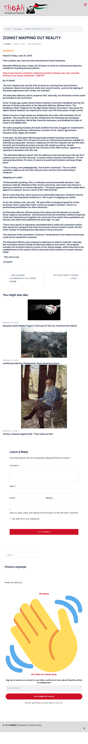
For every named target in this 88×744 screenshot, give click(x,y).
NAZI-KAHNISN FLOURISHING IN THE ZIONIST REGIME (23, 278)
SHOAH (8, 44)
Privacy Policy (35, 725)
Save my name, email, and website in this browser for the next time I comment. (44, 513)
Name (13, 486)
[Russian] (17, 572)
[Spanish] (22, 572)
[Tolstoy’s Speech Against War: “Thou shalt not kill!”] (44, 396)
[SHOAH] (25, 8)
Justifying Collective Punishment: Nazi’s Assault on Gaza (31, 363)
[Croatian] (10, 572)
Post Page (17, 29)
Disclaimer (23, 725)
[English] (12, 572)
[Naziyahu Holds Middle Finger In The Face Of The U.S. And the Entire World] (44, 309)
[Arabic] (5, 572)
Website (49, 498)
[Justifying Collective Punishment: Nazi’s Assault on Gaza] (44, 342)
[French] (15, 572)
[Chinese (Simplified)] (8, 572)
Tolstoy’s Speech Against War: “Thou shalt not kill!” (28, 434)
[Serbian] (19, 572)
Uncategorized (34, 44)
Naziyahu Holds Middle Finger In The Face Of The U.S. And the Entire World (40, 326)
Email (13, 498)
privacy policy (48, 703)
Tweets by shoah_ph (13, 582)
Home (7, 29)
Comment (15, 465)
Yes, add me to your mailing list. (25, 519)
